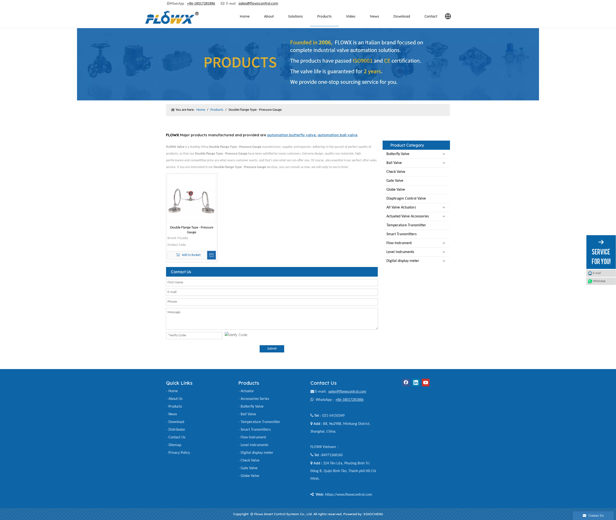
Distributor (176, 430)
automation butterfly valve (291, 135)
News (172, 414)
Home (173, 391)
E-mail (320, 392)
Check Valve (395, 172)
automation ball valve (337, 135)
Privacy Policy (179, 453)
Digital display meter (402, 261)
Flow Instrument (399, 243)
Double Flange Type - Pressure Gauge (191, 230)
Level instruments (400, 252)
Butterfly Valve (397, 154)
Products (175, 407)
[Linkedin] (416, 382)
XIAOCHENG (373, 514)
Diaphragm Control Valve (406, 199)
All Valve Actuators (401, 207)
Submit (272, 349)
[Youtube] (426, 382)
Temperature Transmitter (406, 225)
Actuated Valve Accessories (407, 216)
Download (176, 422)
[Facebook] (406, 382)
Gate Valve (394, 181)
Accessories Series (255, 399)
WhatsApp (599, 281)
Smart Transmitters (401, 234)
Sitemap (174, 445)
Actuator (247, 391)
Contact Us (176, 437)
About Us (175, 399)
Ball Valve (394, 163)
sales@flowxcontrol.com (258, 3)
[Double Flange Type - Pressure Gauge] (192, 199)
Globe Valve (395, 190)
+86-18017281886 (201, 3)
